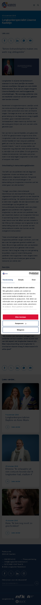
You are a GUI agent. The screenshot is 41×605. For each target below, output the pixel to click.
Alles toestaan (20, 317)
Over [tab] (34, 280)
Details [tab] (21, 280)
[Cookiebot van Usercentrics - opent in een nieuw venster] (29, 273)
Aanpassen (19, 323)
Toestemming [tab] (8, 280)
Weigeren (20, 330)
